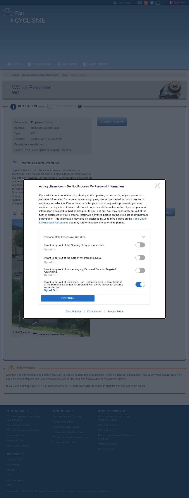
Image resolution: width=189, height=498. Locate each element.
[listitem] (94, 237)
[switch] (140, 244)
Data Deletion (74, 311)
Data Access (94, 311)
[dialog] (94, 249)
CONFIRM (68, 298)
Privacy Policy (115, 311)
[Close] (158, 186)
